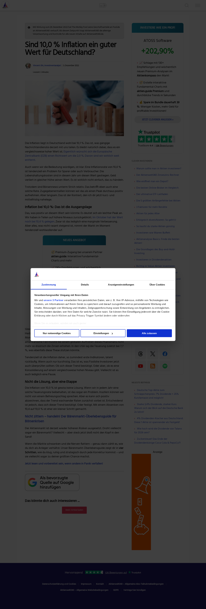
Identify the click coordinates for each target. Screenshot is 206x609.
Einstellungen (101, 333)
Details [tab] (85, 284)
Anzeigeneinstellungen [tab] (121, 284)
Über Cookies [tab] (157, 284)
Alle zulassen (149, 333)
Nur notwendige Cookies (57, 333)
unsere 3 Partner (54, 300)
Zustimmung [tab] (49, 284)
